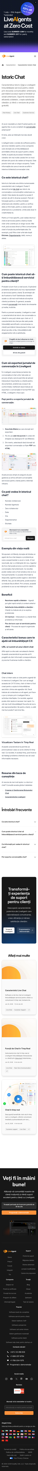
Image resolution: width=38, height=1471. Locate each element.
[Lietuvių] (25, 1434)
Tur (10, 1274)
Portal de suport (28, 1256)
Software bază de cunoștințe (19, 1312)
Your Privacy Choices (21, 1458)
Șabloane (28, 1297)
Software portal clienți (19, 1338)
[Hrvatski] (10, 1434)
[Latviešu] (29, 1434)
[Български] (6, 1431)
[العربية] (3, 1431)
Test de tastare (28, 1302)
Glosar (28, 1289)
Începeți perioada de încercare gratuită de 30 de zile (19, 1205)
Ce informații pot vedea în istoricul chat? (15, 845)
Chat (22, 85)
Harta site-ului (11, 1455)
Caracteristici (11, 65)
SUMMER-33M (18, 32)
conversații (12, 304)
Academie (28, 1293)
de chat (16, 189)
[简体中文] (6, 1440)
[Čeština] (10, 1431)
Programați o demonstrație (19, 1212)
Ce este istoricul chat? (11, 822)
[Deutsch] (18, 1431)
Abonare (30, 538)
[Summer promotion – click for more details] (19, 26)
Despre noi (9, 1285)
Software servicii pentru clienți (19, 1316)
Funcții (9, 1266)
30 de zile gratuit (19, 353)
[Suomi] (3, 1434)
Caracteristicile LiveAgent (15, 797)
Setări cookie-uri (25, 1455)
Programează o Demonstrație (24, 930)
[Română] (14, 1437)
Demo (10, 1257)
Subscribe (19, 1413)
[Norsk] (3, 1437)
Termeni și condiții (10, 1449)
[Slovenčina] (22, 1437)
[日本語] (22, 1434)
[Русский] (18, 1437)
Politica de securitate (27, 1449)
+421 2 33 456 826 (17, 1352)
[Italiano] (18, 1434)
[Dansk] (14, 1431)
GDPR (30, 1452)
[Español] (29, 1431)
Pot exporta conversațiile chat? (14, 857)
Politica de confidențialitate (15, 1452)
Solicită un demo (19, 347)
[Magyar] (14, 1434)
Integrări (10, 1270)
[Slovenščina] (25, 1437)
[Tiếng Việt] (3, 1440)
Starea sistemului (28, 1264)
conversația (30, 127)
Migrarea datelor (28, 1260)
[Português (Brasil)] (10, 1437)
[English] (25, 1431)
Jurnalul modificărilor (28, 1269)
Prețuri (9, 1261)
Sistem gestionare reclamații (19, 1334)
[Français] (6, 1434)
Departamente (14, 235)
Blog (28, 1285)
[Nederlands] (33, 1434)
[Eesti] (33, 1431)
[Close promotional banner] (35, 2)
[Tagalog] (33, 1437)
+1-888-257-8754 (17, 1356)
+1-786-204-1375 (17, 1360)
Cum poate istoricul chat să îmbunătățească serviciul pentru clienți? (18, 832)
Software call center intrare (19, 1329)
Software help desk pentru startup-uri (19, 1342)
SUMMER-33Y (13, 34)
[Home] (3, 65)
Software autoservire (19, 1325)
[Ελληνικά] (22, 1431)
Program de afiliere (9, 1297)
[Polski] (6, 1437)
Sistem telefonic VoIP (19, 1321)
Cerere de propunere (28, 1273)
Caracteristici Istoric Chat (27, 65)
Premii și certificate (9, 1289)
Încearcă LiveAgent (9, 930)
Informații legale (9, 1302)
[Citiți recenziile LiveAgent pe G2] (19, 1391)
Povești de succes (9, 1293)
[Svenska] (29, 1437)
